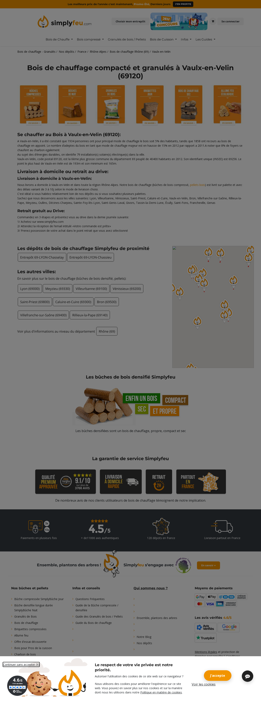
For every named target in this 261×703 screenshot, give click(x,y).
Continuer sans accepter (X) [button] (21, 664)
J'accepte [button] (217, 675)
